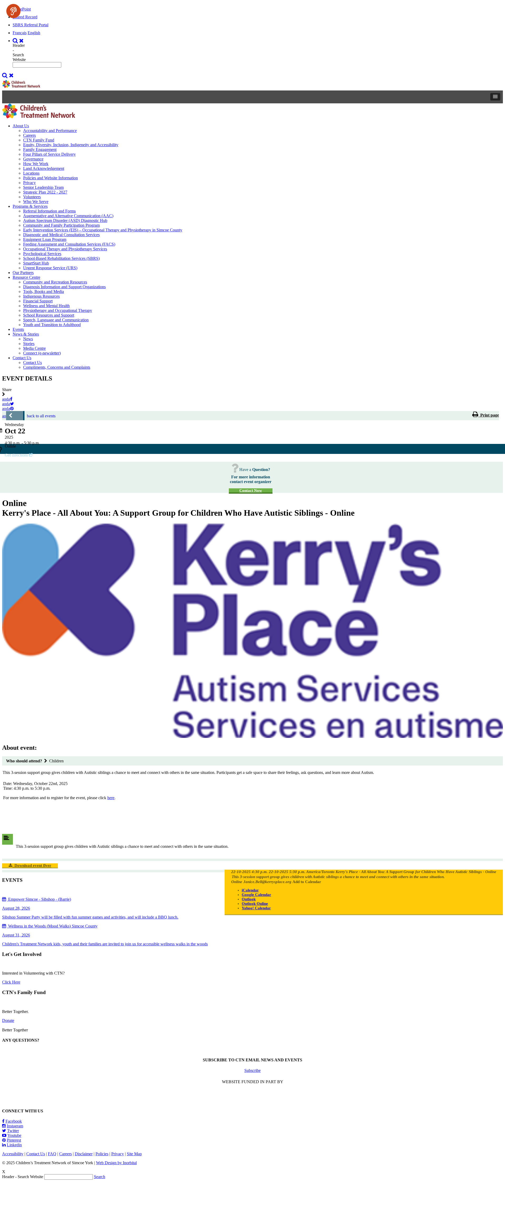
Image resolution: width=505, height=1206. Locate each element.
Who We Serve (35, 201)
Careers (29, 135)
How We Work (35, 163)
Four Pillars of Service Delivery (49, 154)
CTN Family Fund (38, 140)
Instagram (15, 1126)
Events (18, 329)
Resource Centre (26, 277)
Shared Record (25, 17)
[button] (495, 96)
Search (99, 1176)
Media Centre (34, 348)
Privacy (29, 182)
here (110, 797)
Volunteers (32, 197)
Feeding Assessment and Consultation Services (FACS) (69, 244)
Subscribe (252, 1070)
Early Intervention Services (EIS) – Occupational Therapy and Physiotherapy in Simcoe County (102, 230)
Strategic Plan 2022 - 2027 (45, 192)
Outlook (249, 899)
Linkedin (14, 1145)
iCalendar (250, 890)
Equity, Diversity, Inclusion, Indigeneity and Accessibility (70, 145)
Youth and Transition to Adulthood (52, 324)
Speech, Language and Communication (56, 320)
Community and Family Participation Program (61, 225)
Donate (8, 1020)
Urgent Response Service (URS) (50, 268)
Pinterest (14, 1140)
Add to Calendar (306, 882)
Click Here (11, 982)
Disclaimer (84, 1154)
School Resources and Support (48, 315)
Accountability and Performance (50, 130)
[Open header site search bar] (19, 40)
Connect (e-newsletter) (42, 353)
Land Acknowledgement (43, 168)
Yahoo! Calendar (256, 908)
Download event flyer (31, 865)
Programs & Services (30, 206)
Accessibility (12, 1154)
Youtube (14, 1135)
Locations (31, 173)
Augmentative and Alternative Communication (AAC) (68, 216)
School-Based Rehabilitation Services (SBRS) (61, 258)
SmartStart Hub (36, 263)
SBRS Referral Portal (30, 25)
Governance (33, 159)
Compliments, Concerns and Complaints (56, 367)
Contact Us (22, 358)
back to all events (41, 416)
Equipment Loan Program (44, 239)
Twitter (13, 1130)
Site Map (134, 1154)
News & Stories (26, 334)
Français (20, 33)
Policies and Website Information (50, 178)
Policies (101, 1154)
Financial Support (38, 301)
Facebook (14, 1121)
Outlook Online (255, 903)
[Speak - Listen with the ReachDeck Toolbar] (13, 11)
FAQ (52, 1154)
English (34, 33)
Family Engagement (40, 149)
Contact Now (250, 490)
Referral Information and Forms (49, 211)
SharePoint (22, 9)
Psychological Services (42, 253)
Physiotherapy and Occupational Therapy (57, 310)
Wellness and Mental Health (46, 305)
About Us (21, 126)
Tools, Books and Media (43, 291)
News (28, 339)
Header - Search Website (19, 52)
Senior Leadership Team (43, 187)
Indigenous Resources (41, 296)
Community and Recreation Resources (55, 282)
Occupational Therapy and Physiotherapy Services (65, 249)
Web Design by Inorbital (116, 1163)
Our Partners (23, 272)
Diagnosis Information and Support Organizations (64, 287)
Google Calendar (256, 895)
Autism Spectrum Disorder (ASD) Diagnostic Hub (65, 220)
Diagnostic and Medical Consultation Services (61, 234)
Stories (28, 343)
